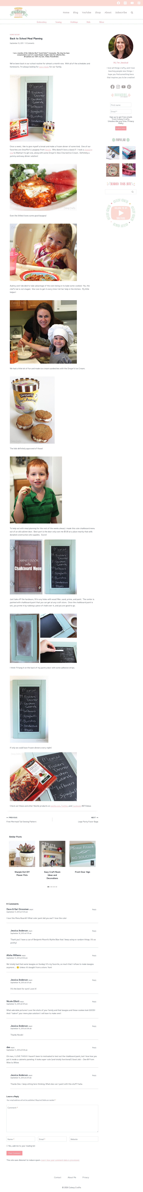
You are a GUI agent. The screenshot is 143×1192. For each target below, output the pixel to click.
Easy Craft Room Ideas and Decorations (52, 875)
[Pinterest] (139, 3)
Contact (57, 1177)
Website (74, 1139)
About (108, 12)
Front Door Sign (82, 871)
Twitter (64, 805)
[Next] (92, 862)
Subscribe (121, 12)
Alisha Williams (13, 955)
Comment (13, 1107)
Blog (75, 12)
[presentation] (22, 854)
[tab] (48, 886)
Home (66, 12)
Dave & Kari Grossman (17, 909)
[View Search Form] (132, 13)
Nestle (48, 149)
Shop (98, 12)
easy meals (44, 66)
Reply (94, 909)
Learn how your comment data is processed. (60, 1159)
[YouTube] (132, 3)
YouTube (86, 12)
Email (42, 1139)
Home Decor (15, 35)
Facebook (76, 805)
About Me (72, 1177)
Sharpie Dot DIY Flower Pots (22, 873)
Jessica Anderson (19, 930)
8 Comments (30, 43)
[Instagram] (125, 3)
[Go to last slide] (12, 862)
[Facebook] (118, 3)
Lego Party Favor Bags (88, 819)
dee (8, 1047)
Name (11, 1139)
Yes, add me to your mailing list (21, 1145)
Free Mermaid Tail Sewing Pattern (21, 819)
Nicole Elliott (12, 1001)
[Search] (132, 191)
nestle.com (55, 805)
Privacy (85, 1177)
